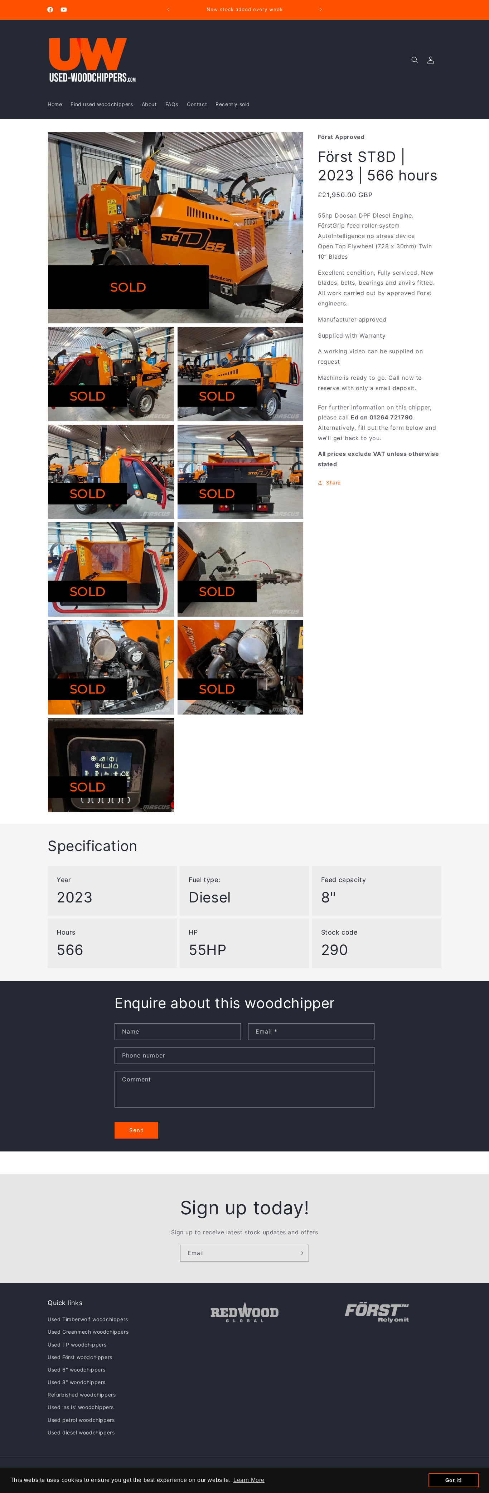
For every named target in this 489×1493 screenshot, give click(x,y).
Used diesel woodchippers (81, 1432)
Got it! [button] (453, 1480)
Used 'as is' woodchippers (81, 1407)
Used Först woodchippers (80, 1357)
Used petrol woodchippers (81, 1420)
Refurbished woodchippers (82, 1395)
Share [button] (333, 482)
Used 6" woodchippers (77, 1370)
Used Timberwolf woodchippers (88, 1319)
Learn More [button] (249, 1480)
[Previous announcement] (168, 9)
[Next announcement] (321, 9)
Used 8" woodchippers (77, 1382)
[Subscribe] (301, 1253)
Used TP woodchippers (77, 1345)
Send (136, 1130)
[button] (415, 60)
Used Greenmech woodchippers (88, 1332)
